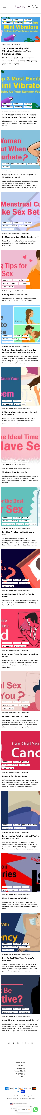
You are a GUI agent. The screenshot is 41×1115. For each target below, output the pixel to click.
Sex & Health (8, 23)
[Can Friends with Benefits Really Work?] (20, 568)
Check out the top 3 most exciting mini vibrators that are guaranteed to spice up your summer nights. (19, 61)
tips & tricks (8, 229)
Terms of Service (20, 1071)
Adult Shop (7, 19)
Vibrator (27, 23)
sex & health (8, 107)
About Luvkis (20, 1063)
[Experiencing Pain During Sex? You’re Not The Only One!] (20, 810)
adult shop (7, 103)
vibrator (27, 107)
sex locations (8, 524)
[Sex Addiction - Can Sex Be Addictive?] (20, 994)
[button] (33, 6)
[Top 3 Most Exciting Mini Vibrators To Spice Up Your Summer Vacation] (20, 29)
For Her (28, 19)
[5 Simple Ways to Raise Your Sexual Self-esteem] (20, 386)
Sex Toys (18, 23)
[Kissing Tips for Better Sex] (20, 269)
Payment (20, 1065)
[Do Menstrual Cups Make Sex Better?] (20, 211)
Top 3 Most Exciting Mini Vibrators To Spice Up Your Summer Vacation (16, 51)
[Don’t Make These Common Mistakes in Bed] (20, 628)
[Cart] (37, 6)
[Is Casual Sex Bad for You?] (20, 691)
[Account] (29, 6)
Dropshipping (20, 1074)
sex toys (18, 107)
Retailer (20, 1076)
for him (25, 280)
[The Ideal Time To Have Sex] (20, 446)
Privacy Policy (20, 1068)
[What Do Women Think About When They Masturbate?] (20, 149)
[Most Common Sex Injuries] (20, 872)
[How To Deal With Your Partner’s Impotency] (20, 932)
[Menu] (4, 6)
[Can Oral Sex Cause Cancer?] (20, 750)
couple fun (18, 103)
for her (28, 103)
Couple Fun (18, 19)
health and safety (18, 163)
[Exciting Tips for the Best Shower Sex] (20, 506)
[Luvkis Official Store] (20, 6)
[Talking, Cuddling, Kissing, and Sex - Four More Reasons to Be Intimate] (20, 324)
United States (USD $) (20, 1104)
